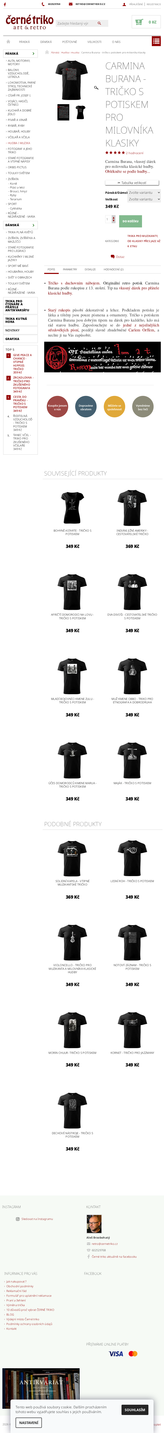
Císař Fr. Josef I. (19, 95)
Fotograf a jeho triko (20, 150)
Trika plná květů (20, 232)
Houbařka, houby (21, 272)
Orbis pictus (17, 167)
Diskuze (90, 269)
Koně (13, 183)
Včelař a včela (19, 137)
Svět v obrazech (20, 277)
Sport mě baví (18, 266)
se (124, 171)
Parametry (70, 269)
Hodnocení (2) (113, 269)
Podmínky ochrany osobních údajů (29, 1324)
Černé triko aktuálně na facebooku (114, 1257)
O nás (116, 42)
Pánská (24, 42)
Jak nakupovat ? (16, 1281)
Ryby (13, 195)
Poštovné (69, 42)
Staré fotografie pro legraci (21, 249)
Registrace (154, 4)
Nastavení (28, 1422)
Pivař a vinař (17, 120)
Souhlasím (135, 1409)
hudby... (143, 171)
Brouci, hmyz (18, 191)
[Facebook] (5, 4)
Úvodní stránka (8, 41)
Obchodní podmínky (19, 1286)
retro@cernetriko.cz (105, 1244)
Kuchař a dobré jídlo (19, 112)
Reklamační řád (16, 1291)
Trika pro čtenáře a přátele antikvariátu (17, 305)
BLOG (10, 1314)
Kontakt (11, 1329)
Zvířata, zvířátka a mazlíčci (21, 239)
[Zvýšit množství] (114, 217)
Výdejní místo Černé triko (22, 1319)
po (128, 171)
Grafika (12, 339)
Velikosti (94, 42)
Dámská (46, 42)
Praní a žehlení (16, 1300)
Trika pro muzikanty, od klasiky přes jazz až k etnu (143, 241)
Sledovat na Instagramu (37, 1219)
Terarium (16, 199)
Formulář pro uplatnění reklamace (28, 1296)
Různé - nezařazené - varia (21, 214)
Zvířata (13, 179)
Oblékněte (114, 171)
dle (133, 171)
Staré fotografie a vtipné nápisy (21, 159)
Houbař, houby (19, 131)
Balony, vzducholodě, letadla (18, 73)
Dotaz (120, 257)
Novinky (12, 330)
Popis (51, 269)
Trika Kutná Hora (16, 320)
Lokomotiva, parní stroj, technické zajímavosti (21, 86)
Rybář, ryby (16, 126)
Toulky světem (19, 173)
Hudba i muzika (19, 143)
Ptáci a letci (17, 187)
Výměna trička (15, 1305)
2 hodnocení (135, 153)
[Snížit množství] (114, 221)
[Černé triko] (29, 22)
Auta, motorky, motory (19, 62)
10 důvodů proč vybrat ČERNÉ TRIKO (30, 1310)
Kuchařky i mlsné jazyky (21, 258)
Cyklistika (16, 208)
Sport (12, 204)
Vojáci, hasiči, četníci (18, 103)
